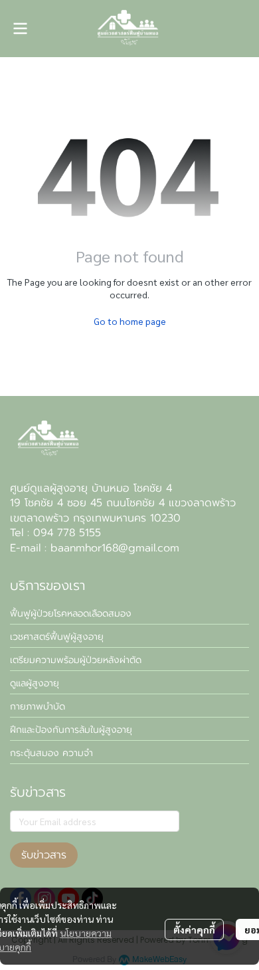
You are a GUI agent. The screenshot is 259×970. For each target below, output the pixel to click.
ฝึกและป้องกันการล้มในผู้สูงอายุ (71, 730)
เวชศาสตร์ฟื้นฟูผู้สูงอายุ (57, 637)
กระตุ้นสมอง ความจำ (51, 753)
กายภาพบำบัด (37, 707)
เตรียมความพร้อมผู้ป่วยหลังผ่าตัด (75, 660)
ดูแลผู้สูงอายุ (34, 683)
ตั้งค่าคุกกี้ (194, 929)
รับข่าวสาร (43, 855)
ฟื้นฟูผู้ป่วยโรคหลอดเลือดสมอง (70, 614)
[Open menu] (20, 28)
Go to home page (130, 321)
